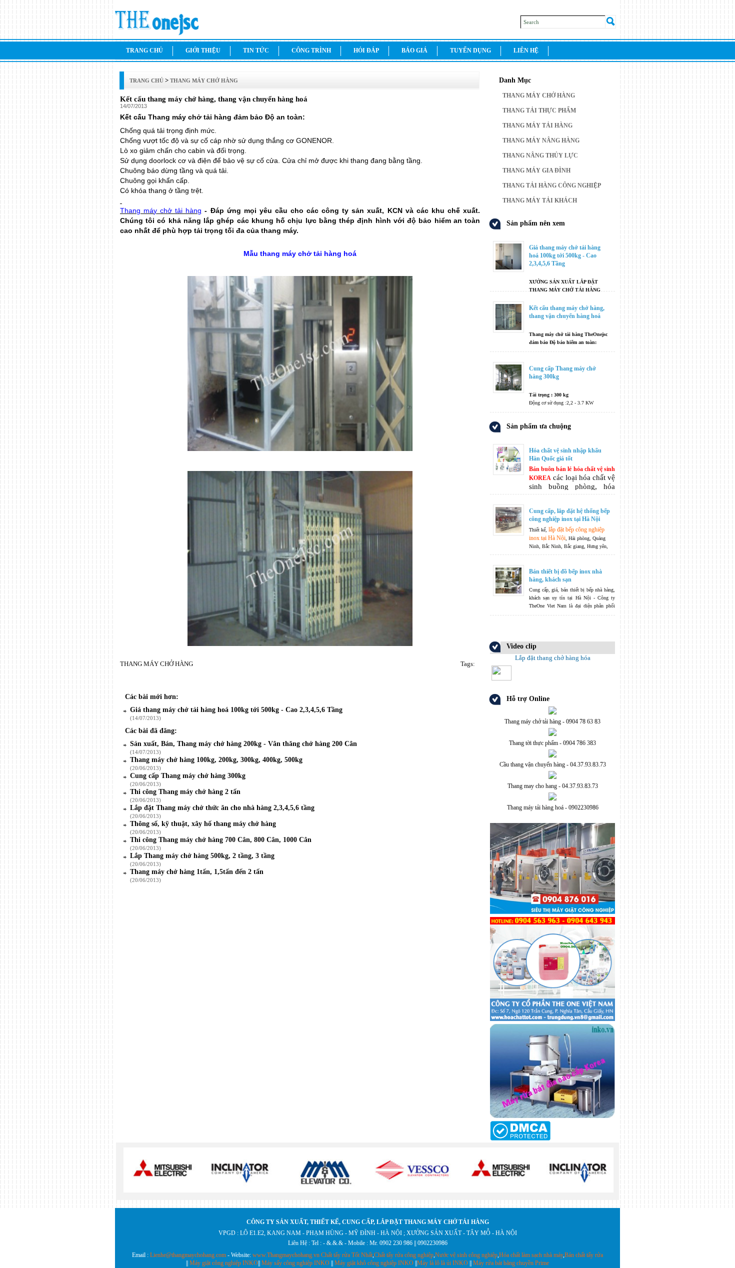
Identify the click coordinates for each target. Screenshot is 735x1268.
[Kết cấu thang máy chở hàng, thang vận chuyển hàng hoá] (552, 303)
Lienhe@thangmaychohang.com (188, 1255)
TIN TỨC (256, 50)
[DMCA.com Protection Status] (520, 1138)
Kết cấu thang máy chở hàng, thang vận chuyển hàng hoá (566, 312)
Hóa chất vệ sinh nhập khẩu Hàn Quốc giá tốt (565, 454)
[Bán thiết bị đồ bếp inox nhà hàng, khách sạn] (552, 566)
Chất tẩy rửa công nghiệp (404, 1255)
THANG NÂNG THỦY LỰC (540, 155)
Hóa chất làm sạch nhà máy (531, 1255)
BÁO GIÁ (414, 50)
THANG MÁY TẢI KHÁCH (539, 200)
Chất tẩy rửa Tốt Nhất (346, 1255)
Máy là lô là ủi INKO (442, 1263)
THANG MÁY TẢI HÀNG (537, 125)
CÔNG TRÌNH (311, 50)
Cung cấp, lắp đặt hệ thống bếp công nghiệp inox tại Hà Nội (569, 515)
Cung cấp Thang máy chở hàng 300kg (562, 372)
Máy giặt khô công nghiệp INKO (374, 1263)
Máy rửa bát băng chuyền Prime (511, 1263)
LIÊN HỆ (526, 50)
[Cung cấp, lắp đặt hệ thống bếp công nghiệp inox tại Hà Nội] (552, 505)
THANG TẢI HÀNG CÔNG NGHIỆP (551, 185)
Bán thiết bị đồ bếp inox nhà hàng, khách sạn (565, 575)
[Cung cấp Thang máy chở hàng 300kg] (552, 363)
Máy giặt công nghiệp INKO (224, 1263)
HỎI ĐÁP (366, 50)
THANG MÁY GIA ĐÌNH (536, 170)
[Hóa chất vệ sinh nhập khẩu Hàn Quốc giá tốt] (552, 445)
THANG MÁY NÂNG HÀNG (541, 140)
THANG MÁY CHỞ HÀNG (538, 95)
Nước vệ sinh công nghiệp (466, 1255)
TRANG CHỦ (144, 50)
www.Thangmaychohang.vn (286, 1255)
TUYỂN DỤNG (470, 50)
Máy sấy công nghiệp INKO (296, 1263)
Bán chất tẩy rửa (583, 1255)
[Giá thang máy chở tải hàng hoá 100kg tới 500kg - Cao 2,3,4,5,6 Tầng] (552, 242)
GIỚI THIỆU (203, 50)
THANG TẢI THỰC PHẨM (539, 110)
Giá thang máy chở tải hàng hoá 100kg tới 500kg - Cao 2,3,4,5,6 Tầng (564, 255)
